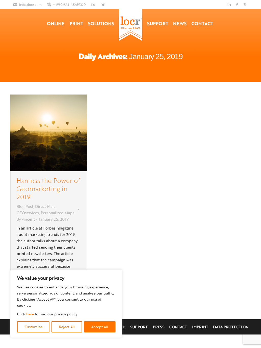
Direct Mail (45, 206)
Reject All (67, 326)
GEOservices (28, 213)
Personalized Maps (57, 213)
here (30, 314)
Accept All (99, 326)
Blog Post (25, 206)
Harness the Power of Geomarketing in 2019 (48, 188)
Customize (33, 326)
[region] (66, 304)
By (26, 219)
